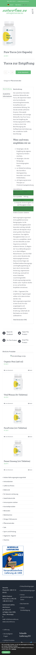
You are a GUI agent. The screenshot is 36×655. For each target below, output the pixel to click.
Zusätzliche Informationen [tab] (7, 95)
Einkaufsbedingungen (26, 586)
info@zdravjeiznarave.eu (23, 1)
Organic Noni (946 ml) (13, 361)
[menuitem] (10, 5)
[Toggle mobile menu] (32, 9)
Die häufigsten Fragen (8, 635)
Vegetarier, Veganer (10, 536)
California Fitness (9, 486)
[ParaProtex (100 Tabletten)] (18, 415)
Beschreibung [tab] (7, 89)
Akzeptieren (6, 652)
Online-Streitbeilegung (25, 609)
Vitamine (6, 540)
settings (14, 649)
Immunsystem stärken (11, 502)
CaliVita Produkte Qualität (9, 641)
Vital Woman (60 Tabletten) (15, 394)
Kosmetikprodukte (9, 506)
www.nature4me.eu (9, 622)
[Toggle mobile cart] (32, 13)
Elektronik (7, 490)
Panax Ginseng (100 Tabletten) (17, 461)
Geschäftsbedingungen (26, 590)
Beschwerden (24, 604)
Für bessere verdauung (11, 494)
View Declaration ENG (20, 320)
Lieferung (6, 630)
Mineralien (7, 511)
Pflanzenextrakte (16, 81)
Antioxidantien (8, 481)
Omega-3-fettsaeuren (10, 519)
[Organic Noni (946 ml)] (18, 356)
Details (30, 370)
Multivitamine (8, 515)
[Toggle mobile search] (32, 11)
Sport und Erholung (10, 531)
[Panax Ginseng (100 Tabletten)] (18, 448)
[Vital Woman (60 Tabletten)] (18, 382)
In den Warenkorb (23, 72)
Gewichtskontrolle (9, 498)
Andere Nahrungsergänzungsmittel (15, 477)
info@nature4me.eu (12, 619)
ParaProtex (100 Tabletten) (15, 428)
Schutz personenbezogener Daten (26, 597)
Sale (5, 527)
